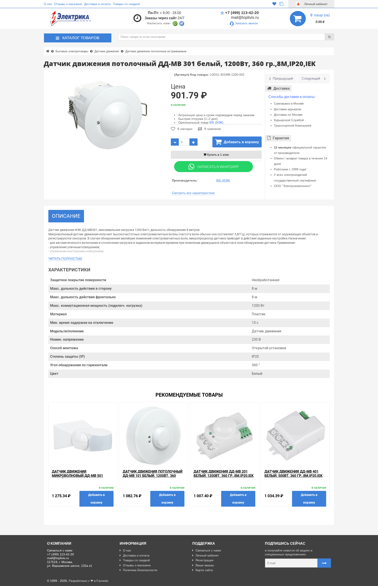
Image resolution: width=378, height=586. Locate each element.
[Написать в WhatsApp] (175, 23)
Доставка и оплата (97, 4)
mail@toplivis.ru (245, 17)
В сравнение (212, 129)
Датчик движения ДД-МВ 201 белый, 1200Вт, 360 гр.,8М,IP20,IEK (224, 473)
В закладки (184, 129)
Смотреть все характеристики (193, 193)
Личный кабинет (207, 555)
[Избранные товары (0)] (274, 4)
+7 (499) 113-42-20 (242, 12)
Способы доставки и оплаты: (291, 97)
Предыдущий (283, 78)
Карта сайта (204, 570)
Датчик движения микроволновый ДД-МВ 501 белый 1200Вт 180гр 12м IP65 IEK (81, 475)
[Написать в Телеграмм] (181, 23)
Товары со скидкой (126, 4)
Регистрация (205, 560)
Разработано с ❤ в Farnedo (88, 581)
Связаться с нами (208, 550)
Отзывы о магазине (68, 4)
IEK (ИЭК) (216, 122)
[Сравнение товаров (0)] (281, 4)
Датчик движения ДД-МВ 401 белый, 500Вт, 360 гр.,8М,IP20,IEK (293, 473)
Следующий (311, 78)
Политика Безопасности (140, 570)
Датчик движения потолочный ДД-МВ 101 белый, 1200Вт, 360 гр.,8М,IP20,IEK (152, 475)
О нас (48, 4)
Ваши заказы (205, 565)
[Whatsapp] (213, 166)
